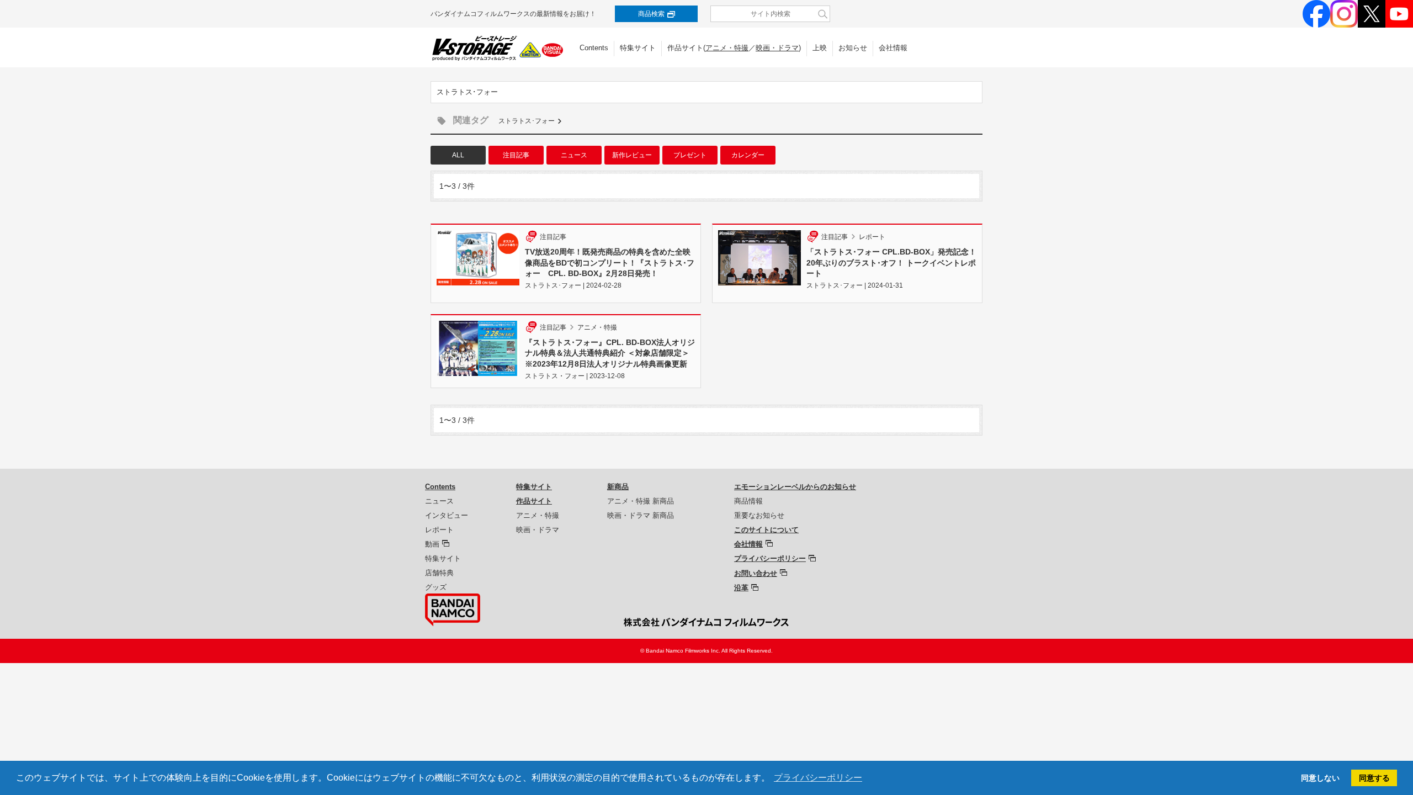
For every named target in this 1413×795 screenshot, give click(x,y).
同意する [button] (1374, 777)
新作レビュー (632, 155)
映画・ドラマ (777, 48)
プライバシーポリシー (770, 558)
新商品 (618, 487)
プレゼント (689, 155)
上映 (819, 48)
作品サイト (534, 501)
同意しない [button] (1320, 777)
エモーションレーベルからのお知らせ (795, 487)
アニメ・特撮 (726, 48)
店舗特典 (439, 573)
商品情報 (748, 501)
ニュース (574, 155)
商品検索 (651, 14)
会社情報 (893, 48)
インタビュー (446, 515)
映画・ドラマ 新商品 (640, 515)
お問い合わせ (755, 573)
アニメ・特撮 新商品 (640, 501)
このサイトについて (766, 530)
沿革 (741, 588)
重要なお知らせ (759, 515)
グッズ (436, 587)
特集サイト (638, 48)
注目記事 (516, 155)
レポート (439, 530)
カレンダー (747, 155)
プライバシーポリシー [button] (818, 777)
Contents (594, 48)
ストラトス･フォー (526, 121)
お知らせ (852, 48)
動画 (432, 544)
